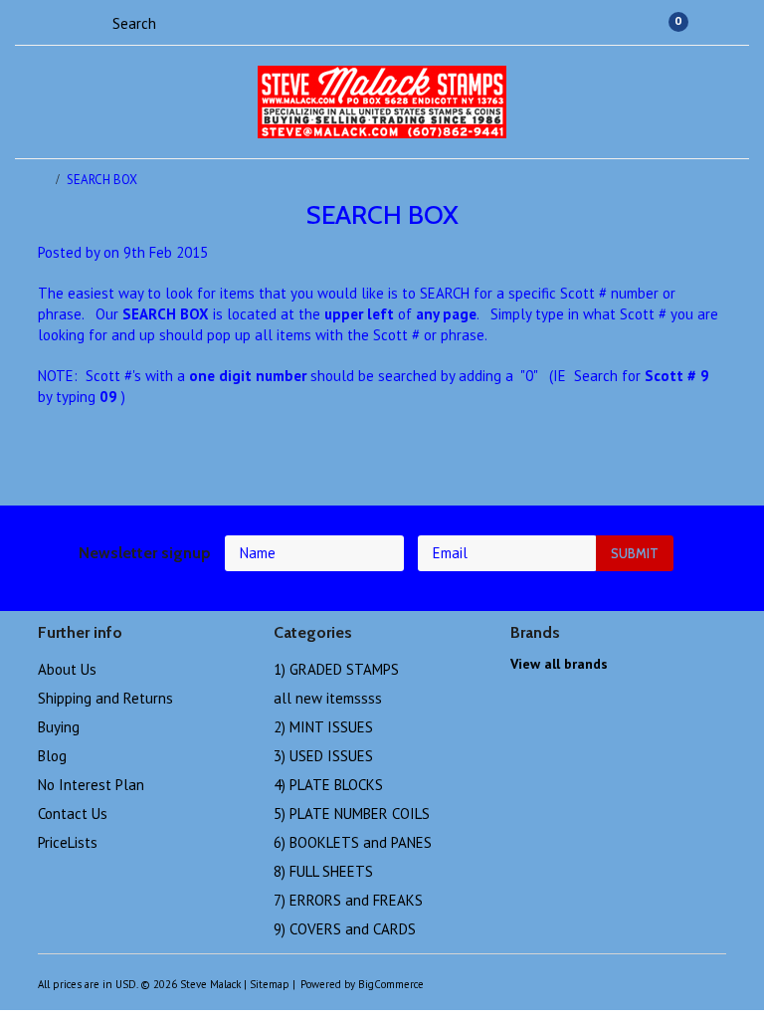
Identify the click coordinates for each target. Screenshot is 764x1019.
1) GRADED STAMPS (336, 669)
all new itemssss (328, 698)
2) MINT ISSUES (323, 726)
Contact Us (72, 813)
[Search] (95, 22)
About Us (67, 669)
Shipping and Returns (105, 698)
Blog (52, 755)
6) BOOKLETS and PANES (353, 842)
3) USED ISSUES (323, 755)
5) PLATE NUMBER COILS (352, 813)
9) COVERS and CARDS (345, 928)
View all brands (559, 664)
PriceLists (67, 842)
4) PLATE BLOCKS (328, 784)
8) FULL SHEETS (323, 871)
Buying (59, 726)
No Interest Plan (91, 784)
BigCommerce (391, 984)
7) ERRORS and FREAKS (348, 900)
